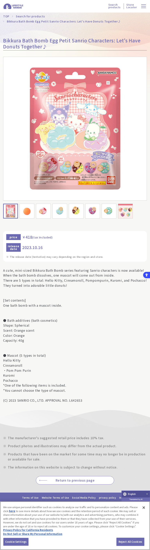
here (12, 511)
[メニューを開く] (144, 6)
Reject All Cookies (130, 542)
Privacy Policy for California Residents (28, 530)
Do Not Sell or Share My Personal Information (32, 534)
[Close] (143, 507)
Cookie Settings (16, 542)
